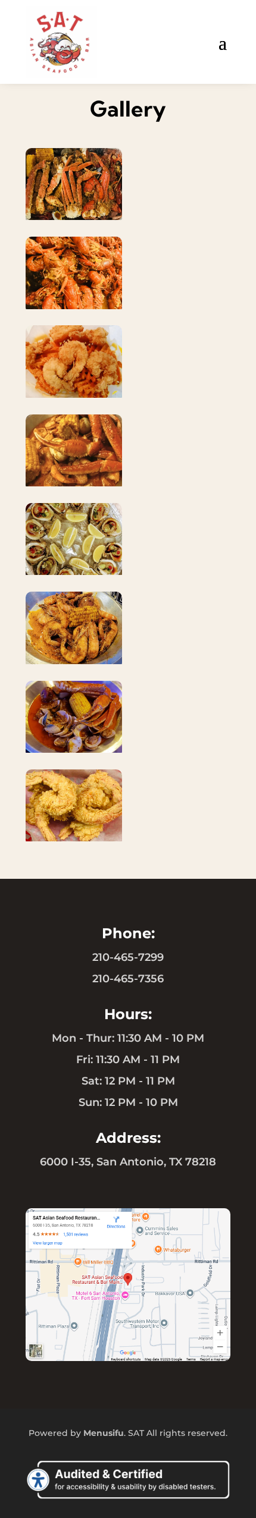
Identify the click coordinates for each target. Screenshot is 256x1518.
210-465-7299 (128, 957)
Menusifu (103, 1433)
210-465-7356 (128, 978)
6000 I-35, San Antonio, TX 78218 (128, 1161)
